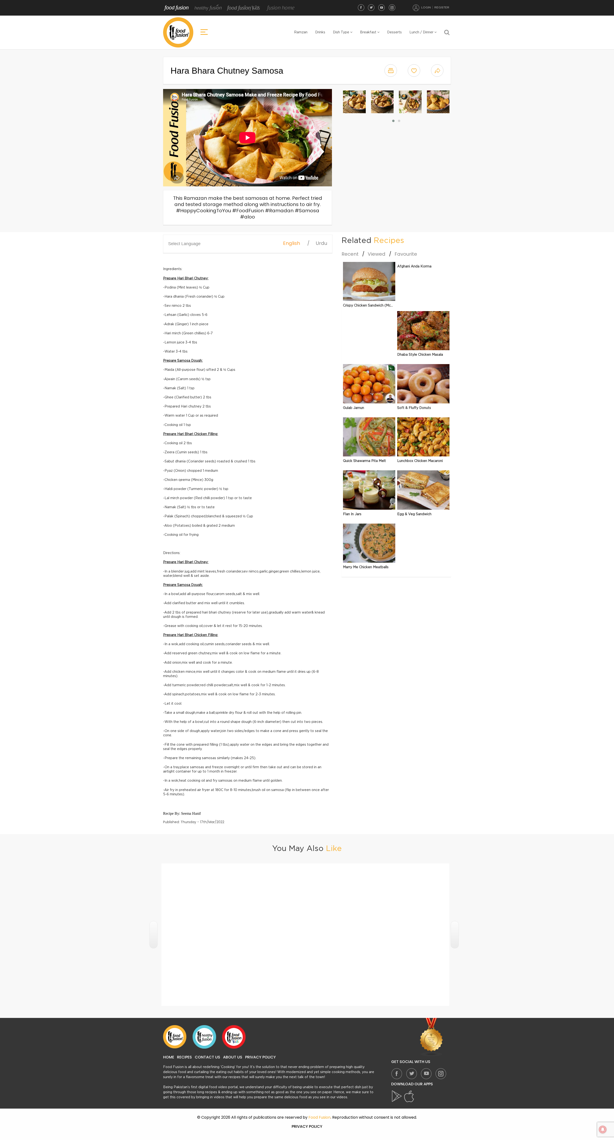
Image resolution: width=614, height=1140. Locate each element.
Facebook (361, 7)
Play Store (397, 1096)
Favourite (406, 254)
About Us (232, 1057)
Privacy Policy (260, 1057)
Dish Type (341, 32)
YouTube (381, 7)
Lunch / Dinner (421, 32)
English (291, 243)
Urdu (321, 243)
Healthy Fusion (208, 8)
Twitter (371, 7)
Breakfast (368, 32)
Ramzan (300, 32)
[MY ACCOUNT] (416, 7)
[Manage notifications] (603, 1129)
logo (178, 32)
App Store (409, 1096)
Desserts (394, 32)
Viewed (376, 254)
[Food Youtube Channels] (431, 1037)
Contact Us (207, 1057)
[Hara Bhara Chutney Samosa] (354, 101)
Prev (153, 934)
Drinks (320, 32)
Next (455, 934)
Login (426, 7)
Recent (350, 254)
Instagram (392, 7)
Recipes (184, 1057)
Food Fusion (176, 8)
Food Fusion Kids (243, 8)
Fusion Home (280, 8)
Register (441, 7)
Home (168, 1057)
